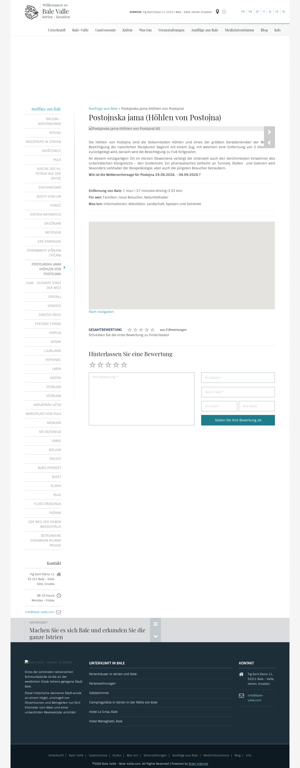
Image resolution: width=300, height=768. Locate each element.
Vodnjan (53, 387)
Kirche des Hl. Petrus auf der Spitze (48, 174)
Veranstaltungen (171, 30)
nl (284, 11)
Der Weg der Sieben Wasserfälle (44, 524)
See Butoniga (50, 432)
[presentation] (269, 142)
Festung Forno (48, 324)
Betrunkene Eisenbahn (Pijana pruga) (45, 541)
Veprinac (53, 360)
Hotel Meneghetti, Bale (105, 721)
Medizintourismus (239, 30)
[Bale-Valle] (32, 12)
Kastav (55, 378)
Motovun (53, 232)
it (264, 11)
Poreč (55, 205)
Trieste (55, 459)
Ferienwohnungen (102, 683)
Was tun (145, 30)
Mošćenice (51, 151)
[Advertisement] (150, 69)
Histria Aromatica (45, 214)
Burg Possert (49, 468)
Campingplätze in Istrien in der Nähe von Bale (123, 702)
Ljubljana (52, 351)
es (276, 11)
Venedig (54, 306)
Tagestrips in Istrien (43, 142)
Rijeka (56, 486)
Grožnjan (52, 223)
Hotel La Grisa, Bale (103, 712)
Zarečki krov (49, 315)
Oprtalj (54, 297)
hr (243, 11)
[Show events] (155, 624)
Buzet (56, 477)
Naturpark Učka (47, 405)
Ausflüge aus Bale (204, 30)
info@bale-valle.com (39, 612)
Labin (56, 369)
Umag (56, 441)
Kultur (128, 30)
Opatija (55, 333)
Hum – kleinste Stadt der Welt (43, 285)
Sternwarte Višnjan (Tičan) (44, 253)
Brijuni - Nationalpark (49, 121)
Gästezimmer (99, 693)
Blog (264, 30)
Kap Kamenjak (49, 241)
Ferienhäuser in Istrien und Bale (113, 674)
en (250, 11)
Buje (57, 495)
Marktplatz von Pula (43, 414)
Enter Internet (198, 764)
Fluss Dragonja (47, 504)
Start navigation (101, 312)
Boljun (55, 450)
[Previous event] (155, 636)
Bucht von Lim (49, 196)
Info (277, 30)
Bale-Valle (80, 30)
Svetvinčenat (49, 187)
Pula (57, 160)
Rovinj (55, 133)
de (257, 11)
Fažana (55, 513)
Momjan (54, 423)
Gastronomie (105, 30)
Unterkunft (57, 30)
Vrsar (56, 342)
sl (270, 11)
